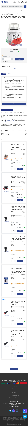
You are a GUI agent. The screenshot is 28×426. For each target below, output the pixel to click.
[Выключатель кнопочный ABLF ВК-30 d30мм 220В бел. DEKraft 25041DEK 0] (14, 34)
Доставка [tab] (4, 73)
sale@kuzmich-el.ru (8, 121)
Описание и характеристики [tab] (7, 109)
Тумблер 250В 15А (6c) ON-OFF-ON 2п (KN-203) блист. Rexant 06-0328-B (18, 146)
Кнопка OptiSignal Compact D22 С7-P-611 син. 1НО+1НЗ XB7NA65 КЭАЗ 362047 (18, 208)
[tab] (17, 110)
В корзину (19, 59)
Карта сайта (14, 388)
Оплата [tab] (9, 73)
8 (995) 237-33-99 (10, 120)
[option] (14, 34)
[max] (14, 411)
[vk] (17, 411)
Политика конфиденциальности (14, 386)
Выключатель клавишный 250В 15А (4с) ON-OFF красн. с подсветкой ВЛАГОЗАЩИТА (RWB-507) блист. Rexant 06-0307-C (18, 270)
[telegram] (10, 411)
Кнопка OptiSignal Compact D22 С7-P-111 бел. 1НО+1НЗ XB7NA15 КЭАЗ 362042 (18, 238)
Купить (20, 168)
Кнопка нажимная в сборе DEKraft (10, 68)
